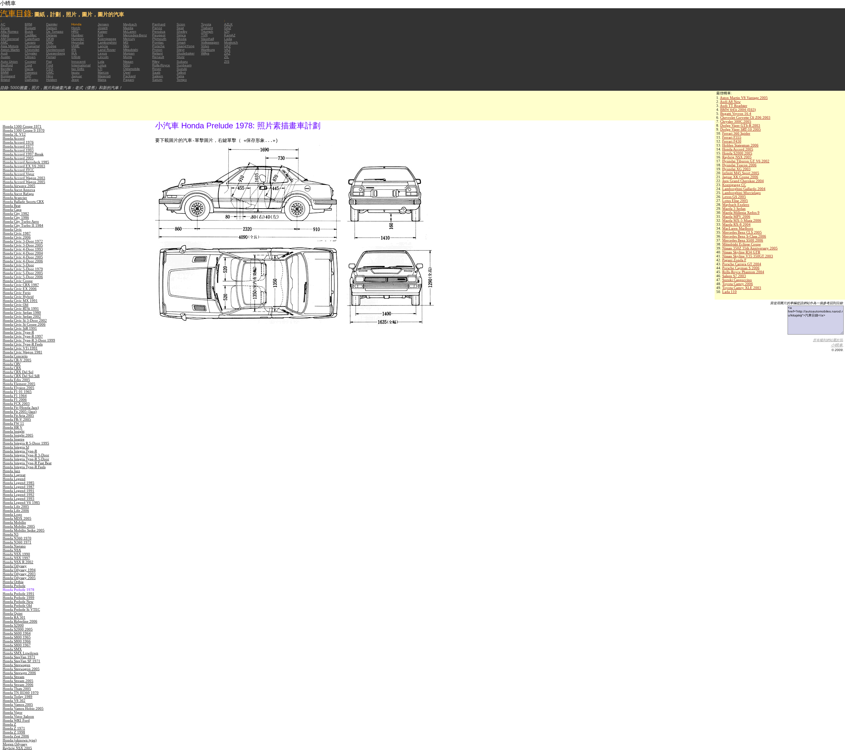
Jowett (103, 28)
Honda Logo (12, 514)
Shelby (182, 31)
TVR (204, 35)
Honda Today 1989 (17, 697)
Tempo (182, 80)
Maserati (104, 76)
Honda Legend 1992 (18, 495)
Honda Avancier (15, 198)
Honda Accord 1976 (18, 142)
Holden (51, 80)
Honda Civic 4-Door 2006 (23, 261)
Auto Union (9, 61)
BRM (28, 24)
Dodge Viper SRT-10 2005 (740, 129)
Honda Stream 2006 (18, 685)
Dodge (51, 46)
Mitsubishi (130, 49)
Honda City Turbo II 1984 (23, 225)
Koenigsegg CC (734, 185)
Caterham (32, 39)
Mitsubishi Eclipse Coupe (741, 244)
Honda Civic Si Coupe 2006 (24, 324)
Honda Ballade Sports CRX (23, 202)
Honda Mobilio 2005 (19, 526)
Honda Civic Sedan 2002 (22, 316)
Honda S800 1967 (17, 645)
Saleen (157, 76)
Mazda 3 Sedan (734, 209)
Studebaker (185, 53)
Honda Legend (14, 479)
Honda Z (9, 724)
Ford (49, 65)
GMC (50, 72)
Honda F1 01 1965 (17, 392)
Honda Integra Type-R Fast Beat (27, 463)
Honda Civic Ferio (17, 293)
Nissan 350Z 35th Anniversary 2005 (750, 248)
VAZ (227, 49)
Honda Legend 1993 (18, 499)
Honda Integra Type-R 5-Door (26, 459)
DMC (49, 42)
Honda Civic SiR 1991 (20, 328)
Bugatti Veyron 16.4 (735, 113)
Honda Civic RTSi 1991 (21, 308)
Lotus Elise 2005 (735, 201)
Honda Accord (14, 138)
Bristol (5, 80)
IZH (226, 31)
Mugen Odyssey (15, 744)
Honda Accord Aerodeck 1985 (26, 162)
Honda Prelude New (18, 601)
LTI (100, 69)
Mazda (128, 28)
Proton (157, 49)
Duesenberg (55, 53)
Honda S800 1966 (17, 641)
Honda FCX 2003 (16, 404)
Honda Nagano (14, 546)
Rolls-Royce (161, 65)
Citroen (30, 57)
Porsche (158, 46)
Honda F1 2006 (15, 400)
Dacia (29, 69)
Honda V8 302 (14, 700)
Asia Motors (9, 46)
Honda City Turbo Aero (21, 221)
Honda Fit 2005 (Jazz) (20, 411)
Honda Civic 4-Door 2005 (23, 257)
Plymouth (159, 39)
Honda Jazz (11, 471)
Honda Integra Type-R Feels (24, 467)
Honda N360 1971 (17, 542)
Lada (228, 39)
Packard (129, 76)
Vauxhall (207, 39)
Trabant (207, 28)
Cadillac (31, 35)
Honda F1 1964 (15, 396)
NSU (126, 65)
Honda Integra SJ (16, 447)
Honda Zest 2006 (16, 736)
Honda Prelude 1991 (18, 594)
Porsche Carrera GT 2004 (741, 264)
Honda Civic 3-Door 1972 (23, 241)
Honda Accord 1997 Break (23, 154)
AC (3, 24)
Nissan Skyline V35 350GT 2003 (747, 256)
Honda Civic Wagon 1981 (22, 352)
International (80, 65)
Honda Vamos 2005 (18, 704)
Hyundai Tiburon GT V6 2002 (745, 161)
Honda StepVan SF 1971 (21, 661)
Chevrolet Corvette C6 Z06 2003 (745, 117)
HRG (75, 31)
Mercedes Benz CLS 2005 (742, 232)
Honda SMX (12, 649)
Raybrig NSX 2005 (737, 157)
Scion (181, 24)
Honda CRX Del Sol (18, 372)
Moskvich (231, 42)
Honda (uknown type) (20, 740)
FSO (49, 69)
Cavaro (30, 42)
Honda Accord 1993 (18, 150)
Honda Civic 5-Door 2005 (23, 273)
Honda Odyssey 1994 (19, 570)
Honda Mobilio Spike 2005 (24, 530)
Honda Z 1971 (14, 728)
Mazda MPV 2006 (736, 216)
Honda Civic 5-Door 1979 (23, 269)
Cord (28, 65)
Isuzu (75, 72)
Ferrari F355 (731, 137)
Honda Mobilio (14, 522)
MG (125, 42)
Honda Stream (13, 677)
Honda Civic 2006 (17, 237)
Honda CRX (12, 368)
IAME (75, 46)
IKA (74, 53)
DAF (28, 76)
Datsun (51, 28)
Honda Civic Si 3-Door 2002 (25, 320)
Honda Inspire (13, 439)
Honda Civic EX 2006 (20, 289)
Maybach (130, 24)
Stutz (181, 57)
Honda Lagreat (14, 475)
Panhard (158, 24)
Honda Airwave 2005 (19, 186)
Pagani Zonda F (734, 260)
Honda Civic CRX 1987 (21, 285)
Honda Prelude (14, 586)
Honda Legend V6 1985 (21, 503)
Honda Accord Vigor (18, 174)
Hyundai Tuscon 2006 (739, 165)
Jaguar (76, 76)
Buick (29, 31)
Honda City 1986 (16, 217)
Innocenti (78, 61)
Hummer (77, 39)
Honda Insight (13, 431)
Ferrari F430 (731, 141)
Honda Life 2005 (16, 506)
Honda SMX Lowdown (20, 653)
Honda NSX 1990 (16, 554)
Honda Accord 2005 (737, 149)
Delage (51, 35)
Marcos (103, 72)
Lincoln (103, 57)
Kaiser (102, 31)
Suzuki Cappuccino (737, 280)
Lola (101, 61)
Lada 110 (729, 292)
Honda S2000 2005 (737, 153)
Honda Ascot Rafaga (18, 194)
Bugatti (30, 28)
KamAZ (229, 35)
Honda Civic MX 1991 (20, 301)
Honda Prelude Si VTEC (21, 609)
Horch (75, 28)
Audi (4, 53)
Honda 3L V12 (14, 134)
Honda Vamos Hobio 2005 (23, 708)
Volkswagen (210, 42)
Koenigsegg (107, 39)
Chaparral (32, 46)
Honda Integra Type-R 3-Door (26, 455)
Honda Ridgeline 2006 (20, 621)
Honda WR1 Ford (16, 720)
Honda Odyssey (15, 566)
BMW (5, 72)
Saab (156, 72)
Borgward (8, 76)
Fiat (49, 61)
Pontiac (158, 42)
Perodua (158, 31)
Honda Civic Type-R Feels (23, 344)
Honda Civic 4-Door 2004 (23, 253)
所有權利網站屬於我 (828, 340)
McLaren (129, 31)
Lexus (102, 53)
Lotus (102, 65)
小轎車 (837, 345)
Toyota (206, 24)
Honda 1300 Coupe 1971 (22, 126)
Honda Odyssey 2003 (19, 574)
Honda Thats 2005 (17, 689)
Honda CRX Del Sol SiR (21, 376)
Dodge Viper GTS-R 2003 (740, 125)
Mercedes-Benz (135, 35)
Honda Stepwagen (16, 665)
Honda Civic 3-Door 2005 (23, 245)
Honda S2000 (13, 625)
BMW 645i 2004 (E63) (738, 110)
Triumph (207, 31)
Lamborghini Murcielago (741, 193)
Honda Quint (12, 613)
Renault (158, 57)
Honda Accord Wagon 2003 (24, 178)
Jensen (103, 24)
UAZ (227, 46)
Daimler (51, 24)
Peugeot (158, 35)
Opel (126, 72)
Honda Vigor (12, 712)
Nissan (128, 61)
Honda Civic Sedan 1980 (22, 312)
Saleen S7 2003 (734, 276)
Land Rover (107, 49)
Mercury (129, 39)
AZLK (228, 24)
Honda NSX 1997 (16, 558)
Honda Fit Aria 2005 (18, 415)
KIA (100, 35)
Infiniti (75, 57)
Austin (5, 57)
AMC (4, 42)
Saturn (157, 80)
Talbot (181, 72)
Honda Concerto (15, 356)
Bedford (7, 65)
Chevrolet (32, 49)
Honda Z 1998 (14, 732)
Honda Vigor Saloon (18, 716)
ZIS (226, 61)
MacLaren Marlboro (737, 228)
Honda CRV (12, 364)
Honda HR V (12, 427)
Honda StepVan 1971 (19, 657)
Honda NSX (12, 550)
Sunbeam (184, 65)
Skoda (181, 39)
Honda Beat (11, 206)
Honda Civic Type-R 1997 (23, 336)
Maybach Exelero (735, 205)
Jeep (75, 80)
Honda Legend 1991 (18, 491)
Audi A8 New (730, 102)
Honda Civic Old (15, 305)
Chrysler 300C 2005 (735, 121)
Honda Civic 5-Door (18, 265)
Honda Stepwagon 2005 (21, 669)
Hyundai (77, 42)
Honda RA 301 (14, 617)
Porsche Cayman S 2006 (741, 268)
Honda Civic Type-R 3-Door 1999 (29, 340)
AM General (10, 39)
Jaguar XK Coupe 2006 (740, 177)
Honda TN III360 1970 (21, 693)
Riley (155, 61)
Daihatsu (31, 80)
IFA (73, 49)
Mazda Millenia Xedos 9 (741, 212)
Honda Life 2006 (16, 510)
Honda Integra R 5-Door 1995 (26, 443)
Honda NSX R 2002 (18, 562)
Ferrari (51, 57)
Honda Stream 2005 (18, 681)
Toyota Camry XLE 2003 (741, 288)
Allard (5, 35)
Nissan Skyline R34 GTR (741, 252)
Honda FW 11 (13, 423)
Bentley (6, 69)
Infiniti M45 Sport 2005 (740, 173)
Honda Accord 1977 (18, 146)
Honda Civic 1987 (17, 233)
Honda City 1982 (16, 213)
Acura (5, 28)
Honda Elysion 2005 (18, 388)
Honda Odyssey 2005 (19, 578)
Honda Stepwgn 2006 (19, 673)
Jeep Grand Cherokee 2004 (743, 181)
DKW (50, 39)
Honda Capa (12, 210)
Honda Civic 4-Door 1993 (23, 249)
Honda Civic (12, 229)
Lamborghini (107, 42)
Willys (205, 53)
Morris (127, 57)
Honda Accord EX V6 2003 (24, 166)
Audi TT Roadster (733, 106)
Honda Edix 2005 (16, 380)
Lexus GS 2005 (734, 197)
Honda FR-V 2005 (17, 419)
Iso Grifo (77, 69)
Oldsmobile (131, 69)
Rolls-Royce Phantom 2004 (743, 272)
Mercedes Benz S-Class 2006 (744, 236)
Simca (181, 35)
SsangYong (185, 46)
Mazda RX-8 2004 (736, 224)
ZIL (226, 57)
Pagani (128, 80)
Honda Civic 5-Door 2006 (23, 277)
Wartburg (208, 49)
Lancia (103, 46)
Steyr (181, 49)
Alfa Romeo (9, 31)
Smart (181, 42)
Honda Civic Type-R (18, 332)
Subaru (182, 61)
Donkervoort (55, 49)
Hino (49, 76)
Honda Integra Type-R (20, 451)
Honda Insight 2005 (18, 435)
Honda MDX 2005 (17, 518)
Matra (102, 80)
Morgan (129, 53)
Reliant (157, 53)
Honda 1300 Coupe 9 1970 (24, 130)
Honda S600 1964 (17, 633)
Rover (156, 69)
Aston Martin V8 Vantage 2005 (744, 98)
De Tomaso (54, 31)
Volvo (205, 46)
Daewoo (31, 72)
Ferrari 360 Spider (736, 133)
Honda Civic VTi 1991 (20, 348)
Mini (126, 46)
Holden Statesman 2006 (740, 145)
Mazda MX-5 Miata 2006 (741, 220)
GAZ (227, 28)
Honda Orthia (13, 582)
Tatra (180, 76)
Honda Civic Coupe (18, 281)
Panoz (157, 28)
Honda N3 (10, 534)
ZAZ (227, 53)
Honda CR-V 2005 (17, 360)
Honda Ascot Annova (19, 190)
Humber (77, 35)
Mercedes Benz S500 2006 (742, 240)
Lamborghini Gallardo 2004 (743, 189)
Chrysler (31, 53)
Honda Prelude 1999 (18, 598)
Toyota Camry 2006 (737, 284)
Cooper (30, 61)
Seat (180, 28)
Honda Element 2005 (19, 384)
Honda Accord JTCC (18, 170)
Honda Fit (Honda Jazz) (21, 407)
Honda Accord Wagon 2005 (24, 182)
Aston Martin (10, 49)
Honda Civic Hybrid (18, 297)
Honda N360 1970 (17, 538)
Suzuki (182, 69)
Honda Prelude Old (17, 605)
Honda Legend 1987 (18, 487)
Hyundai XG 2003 (736, 169)
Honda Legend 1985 (18, 483)
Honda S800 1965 (17, 637)
